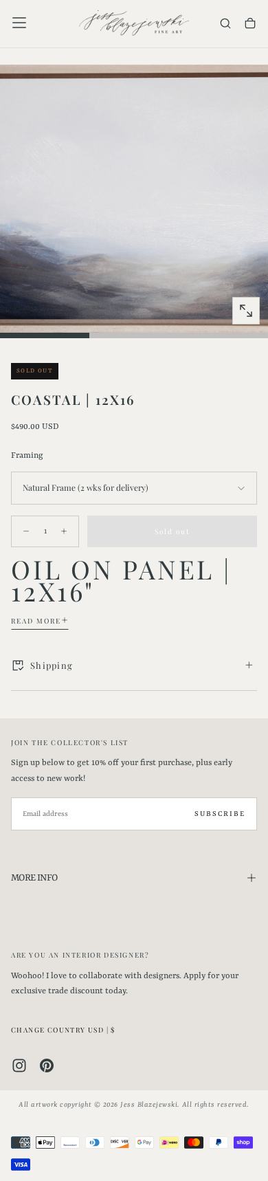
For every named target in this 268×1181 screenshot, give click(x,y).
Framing (27, 456)
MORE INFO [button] (34, 877)
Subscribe (219, 814)
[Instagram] (19, 1065)
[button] (19, 22)
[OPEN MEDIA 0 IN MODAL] (246, 310)
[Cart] (250, 24)
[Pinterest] (46, 1065)
